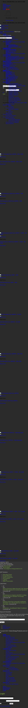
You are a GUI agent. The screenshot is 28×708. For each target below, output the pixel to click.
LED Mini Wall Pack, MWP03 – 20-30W (10, 322)
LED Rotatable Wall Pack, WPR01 (9, 400)
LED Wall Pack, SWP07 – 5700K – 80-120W (11, 479)
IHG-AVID (11, 96)
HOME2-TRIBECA (13, 95)
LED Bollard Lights (13, 45)
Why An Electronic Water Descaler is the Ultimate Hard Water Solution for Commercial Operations (15, 589)
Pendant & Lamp (10, 104)
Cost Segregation (13, 68)
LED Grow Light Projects (12, 83)
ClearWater (8, 673)
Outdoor (8, 44)
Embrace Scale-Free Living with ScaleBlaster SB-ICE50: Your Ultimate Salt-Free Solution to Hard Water (14, 603)
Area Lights (9, 80)
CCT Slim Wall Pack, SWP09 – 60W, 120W (11, 161)
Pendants (11, 106)
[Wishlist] (0, 355)
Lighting (5, 579)
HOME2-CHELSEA (14, 93)
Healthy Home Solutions (12, 39)
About (4, 4)
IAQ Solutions (9, 40)
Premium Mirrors (10, 108)
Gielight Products (7, 62)
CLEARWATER (7, 54)
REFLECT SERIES (14, 109)
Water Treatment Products (12, 56)
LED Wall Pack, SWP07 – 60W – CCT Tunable (12, 519)
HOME (4, 34)
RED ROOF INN (13, 101)
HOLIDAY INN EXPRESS (15, 91)
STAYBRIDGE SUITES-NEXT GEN (18, 102)
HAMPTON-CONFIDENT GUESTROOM (15, 89)
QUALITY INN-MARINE (15, 100)
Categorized (6, 48)
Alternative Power (10, 36)
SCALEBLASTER (7, 114)
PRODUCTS (6, 70)
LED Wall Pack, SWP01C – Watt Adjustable (11, 440)
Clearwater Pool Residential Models (15, 58)
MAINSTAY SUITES (14, 97)
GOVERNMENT (7, 61)
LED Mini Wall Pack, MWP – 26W (8, 282)
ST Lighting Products (8, 117)
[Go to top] (0, 632)
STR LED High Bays (14, 121)
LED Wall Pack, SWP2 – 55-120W (8, 558)
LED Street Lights (10, 659)
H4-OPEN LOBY (13, 87)
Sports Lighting (9, 123)
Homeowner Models (8, 63)
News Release (7, 5)
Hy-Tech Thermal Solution (12, 69)
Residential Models (11, 52)
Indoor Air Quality (13, 78)
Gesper (7, 651)
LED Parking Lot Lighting (12, 122)
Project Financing (10, 66)
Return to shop (9, 20)
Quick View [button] (3, 156)
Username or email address (7, 696)
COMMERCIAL (7, 56)
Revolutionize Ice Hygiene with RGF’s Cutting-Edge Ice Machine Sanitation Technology (15, 596)
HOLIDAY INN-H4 (13, 92)
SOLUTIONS (6, 665)
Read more (3, 164)
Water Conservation (8, 581)
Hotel (7, 83)
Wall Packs (8, 113)
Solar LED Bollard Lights (15, 47)
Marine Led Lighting (8, 67)
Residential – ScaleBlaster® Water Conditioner (15, 608)
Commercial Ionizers (11, 50)
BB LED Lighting (7, 41)
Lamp (10, 105)
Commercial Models (11, 115)
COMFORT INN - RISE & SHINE (17, 85)
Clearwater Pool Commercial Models (15, 57)
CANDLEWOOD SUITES (15, 84)
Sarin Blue (8, 110)
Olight (4, 70)
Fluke (4, 61)
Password (3, 700)
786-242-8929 (6, 567)
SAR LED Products (9, 31)
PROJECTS (6, 682)
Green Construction (11, 44)
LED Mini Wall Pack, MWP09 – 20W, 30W (10, 361)
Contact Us (6, 6)
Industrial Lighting (10, 118)
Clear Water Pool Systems (9, 49)
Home (1, 31)
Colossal (8, 82)
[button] (4, 8)
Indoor (7, 43)
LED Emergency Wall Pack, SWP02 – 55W (11, 201)
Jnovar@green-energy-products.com (13, 568)
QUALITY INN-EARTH (14, 98)
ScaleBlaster (9, 647)
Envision (11, 111)
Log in (11, 703)
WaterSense (9, 675)
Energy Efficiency (10, 74)
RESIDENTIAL (7, 71)
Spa (7, 53)
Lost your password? (5, 706)
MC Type (8, 69)
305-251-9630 (7, 566)
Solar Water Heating (11, 650)
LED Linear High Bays (14, 119)
